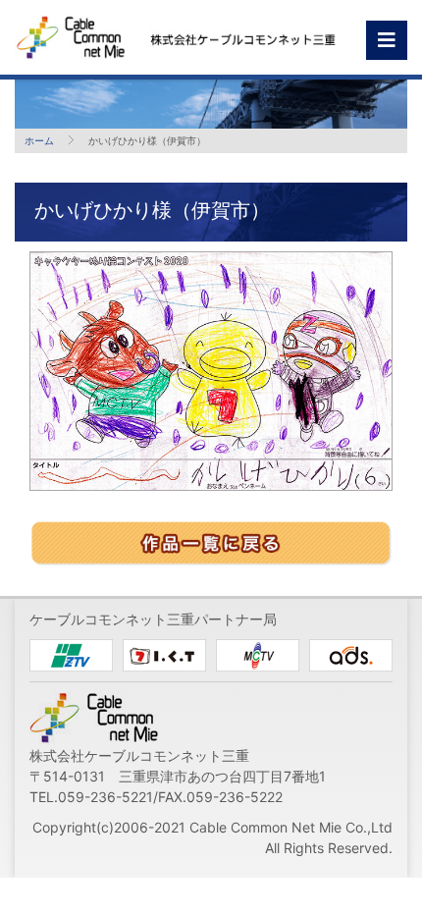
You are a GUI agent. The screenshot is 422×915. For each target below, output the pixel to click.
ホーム (39, 140)
